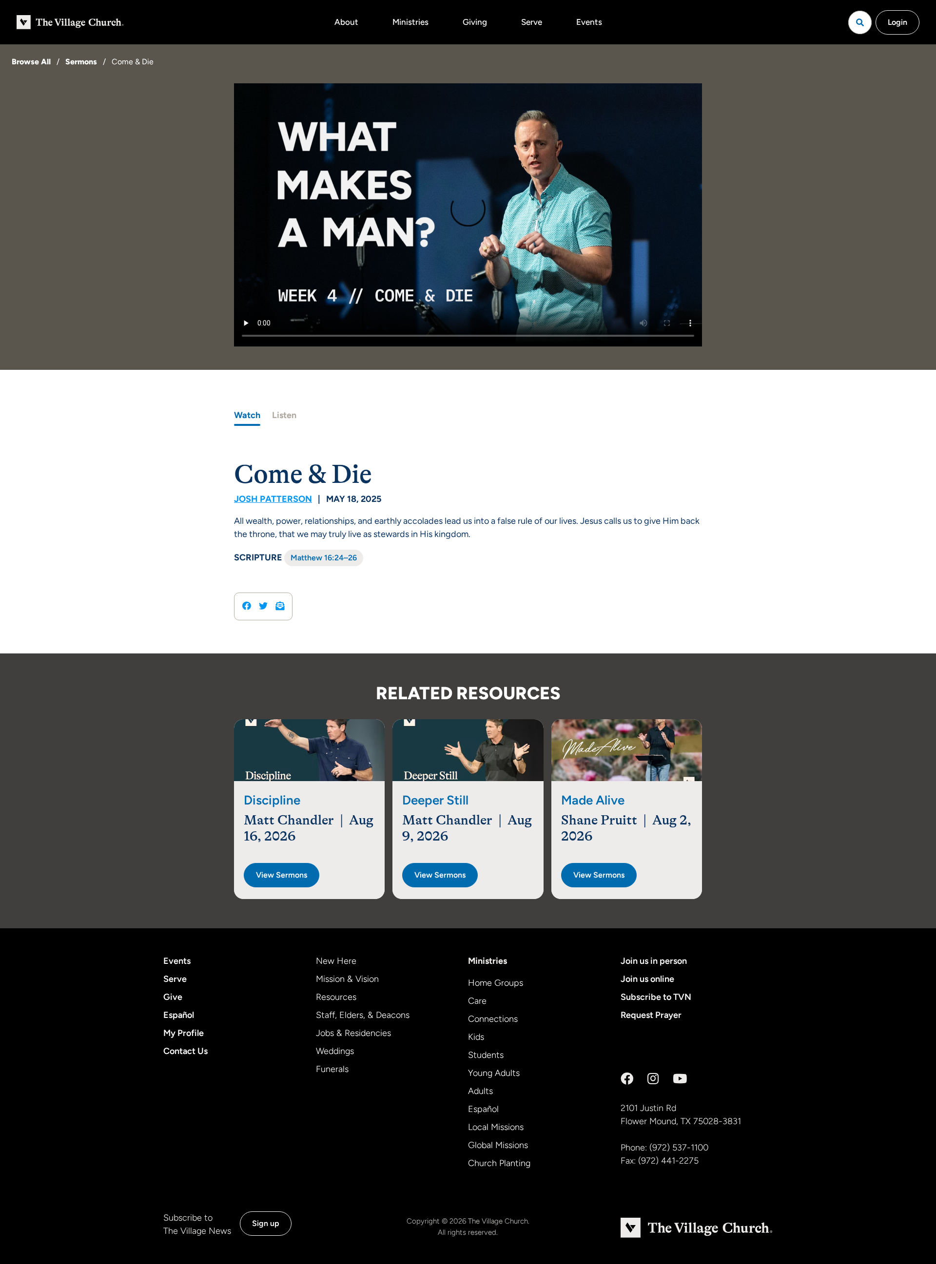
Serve (531, 22)
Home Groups (495, 982)
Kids (476, 1037)
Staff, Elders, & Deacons (363, 1015)
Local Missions (496, 1127)
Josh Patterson (273, 499)
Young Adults (494, 1073)
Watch (247, 415)
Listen (284, 415)
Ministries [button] (410, 22)
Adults (480, 1091)
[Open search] (860, 22)
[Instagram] (653, 1078)
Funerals (332, 1069)
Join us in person (654, 961)
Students (486, 1055)
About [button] (346, 22)
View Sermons (281, 875)
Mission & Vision (347, 979)
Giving (475, 22)
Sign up (265, 1223)
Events (589, 22)
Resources (336, 997)
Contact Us (185, 1051)
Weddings (335, 1051)
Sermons (81, 61)
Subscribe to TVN (656, 997)
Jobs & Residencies (353, 1033)
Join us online (647, 979)
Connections (493, 1019)
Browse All (31, 61)
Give (172, 997)
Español (178, 1015)
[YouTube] (680, 1078)
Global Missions (498, 1145)
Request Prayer (651, 1015)
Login (897, 22)
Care (477, 1001)
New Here (336, 961)
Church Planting (499, 1163)
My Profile (183, 1033)
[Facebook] (627, 1078)
